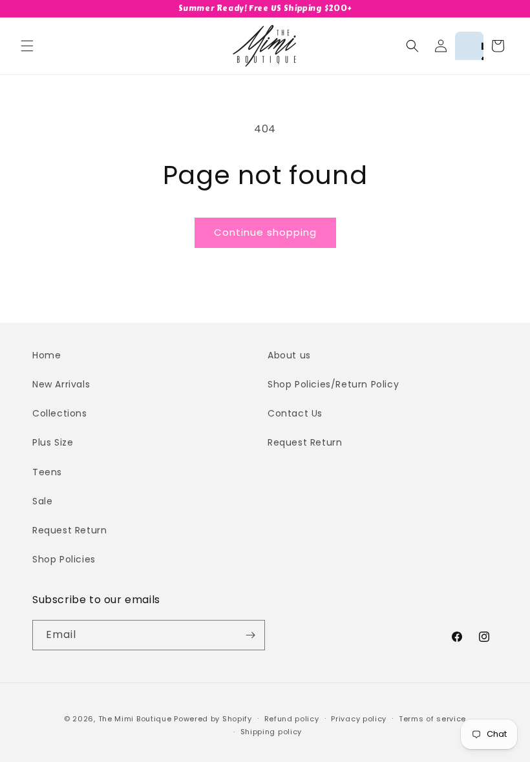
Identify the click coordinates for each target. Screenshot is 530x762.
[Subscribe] (250, 635)
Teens (47, 472)
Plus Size (52, 442)
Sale (42, 501)
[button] (27, 46)
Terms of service (432, 719)
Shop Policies (64, 559)
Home (46, 355)
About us (289, 355)
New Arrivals (61, 384)
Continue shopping (265, 232)
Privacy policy (359, 719)
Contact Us (295, 413)
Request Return (69, 530)
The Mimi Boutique (135, 719)
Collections (59, 413)
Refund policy (291, 719)
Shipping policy (271, 731)
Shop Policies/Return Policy (333, 384)
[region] (265, 8)
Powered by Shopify (213, 719)
